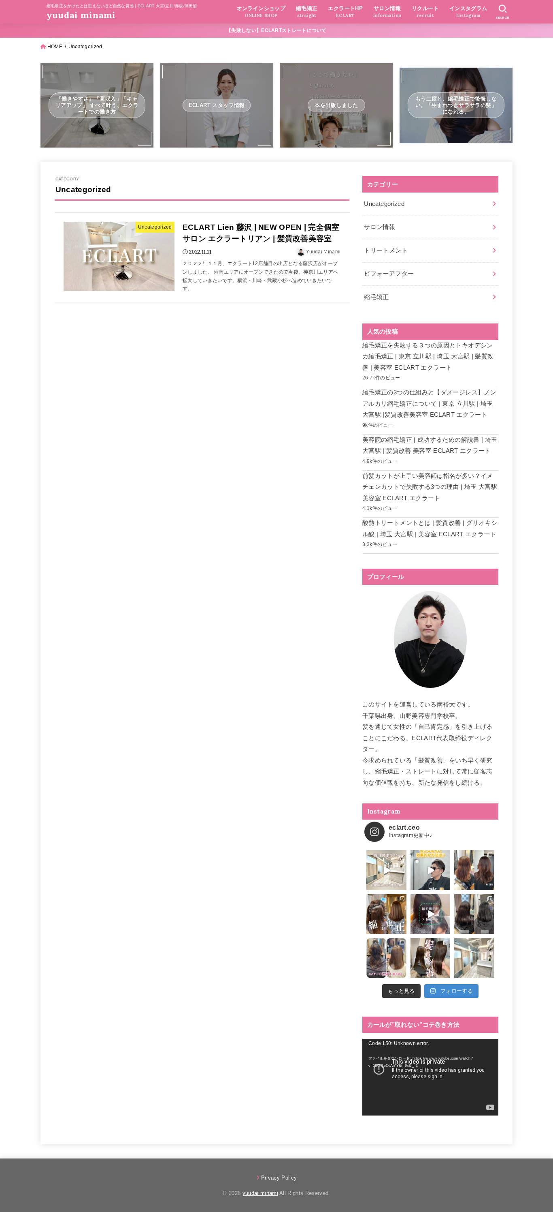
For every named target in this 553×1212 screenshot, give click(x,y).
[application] (430, 1077)
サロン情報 (379, 227)
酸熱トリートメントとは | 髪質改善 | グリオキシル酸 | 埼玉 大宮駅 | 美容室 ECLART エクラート (429, 528)
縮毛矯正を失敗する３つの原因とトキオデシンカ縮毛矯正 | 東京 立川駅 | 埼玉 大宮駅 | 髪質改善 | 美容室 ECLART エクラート (428, 356)
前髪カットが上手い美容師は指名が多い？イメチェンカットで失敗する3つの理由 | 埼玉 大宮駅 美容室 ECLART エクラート (429, 487)
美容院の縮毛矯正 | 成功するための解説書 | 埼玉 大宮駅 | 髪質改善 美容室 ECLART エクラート (429, 445)
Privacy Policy (279, 1178)
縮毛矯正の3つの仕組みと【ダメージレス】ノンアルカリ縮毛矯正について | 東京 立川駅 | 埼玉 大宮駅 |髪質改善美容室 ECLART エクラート (429, 403)
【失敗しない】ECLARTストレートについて (276, 30)
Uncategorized (384, 204)
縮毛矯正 (376, 297)
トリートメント (386, 250)
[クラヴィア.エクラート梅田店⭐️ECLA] (474, 958)
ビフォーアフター (389, 273)
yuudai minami (81, 15)
